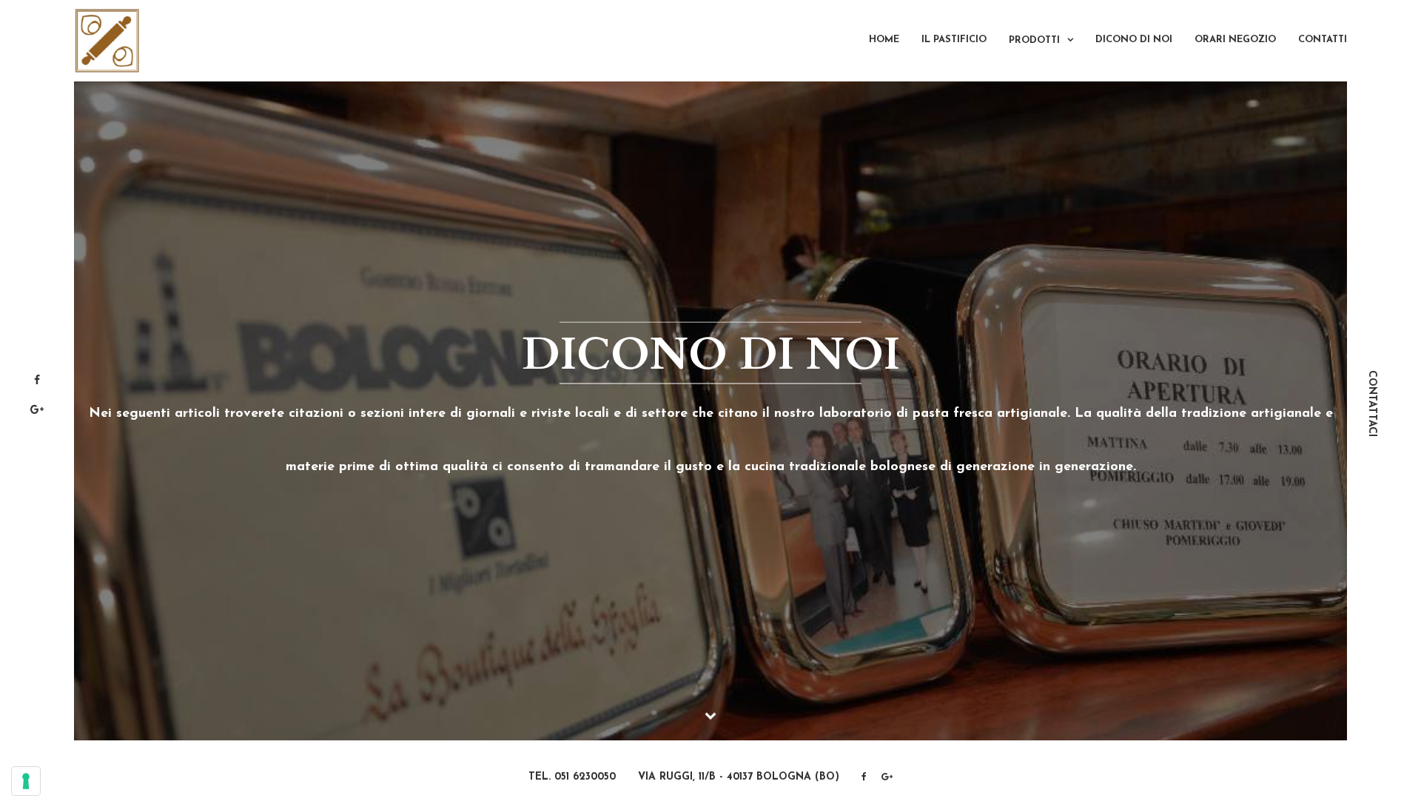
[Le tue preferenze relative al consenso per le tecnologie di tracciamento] (26, 781)
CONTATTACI (1371, 403)
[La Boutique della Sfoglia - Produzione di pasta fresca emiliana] (107, 40)
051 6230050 (585, 777)
